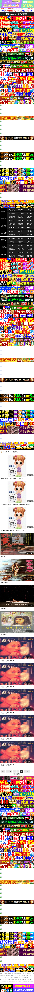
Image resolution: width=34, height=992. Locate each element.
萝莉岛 (29, 242)
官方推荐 (4, 233)
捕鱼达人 (12, 231)
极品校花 (12, 256)
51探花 (29, 238)
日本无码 (29, 210)
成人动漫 (29, 213)
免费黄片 (29, 245)
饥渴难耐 (21, 224)
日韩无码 (29, 256)
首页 (3, 771)
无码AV (3, 240)
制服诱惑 (29, 249)
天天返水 (29, 234)
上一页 (9, 771)
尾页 (18, 774)
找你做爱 (29, 224)
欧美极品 (21, 213)
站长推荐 (4, 226)
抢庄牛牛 (21, 231)
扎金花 (20, 234)
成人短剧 (29, 252)
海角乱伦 (21, 249)
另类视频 (29, 220)
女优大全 (21, 242)
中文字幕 (21, 217)
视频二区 (4, 218)
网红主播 (21, 210)
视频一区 (4, 211)
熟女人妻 (21, 245)
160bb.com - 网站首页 (16, 14)
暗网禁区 (12, 249)
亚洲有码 (12, 213)
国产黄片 (12, 245)
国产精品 (12, 210)
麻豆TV (20, 238)
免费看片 (4, 254)
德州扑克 (29, 231)
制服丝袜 (21, 220)
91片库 (12, 242)
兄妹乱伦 (21, 252)
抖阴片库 (4, 247)
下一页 (26, 771)
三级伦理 (12, 217)
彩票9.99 (12, 234)
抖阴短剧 (21, 256)
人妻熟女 (12, 220)
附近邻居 (12, 224)
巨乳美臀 (29, 217)
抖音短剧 (12, 238)
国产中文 (12, 252)
